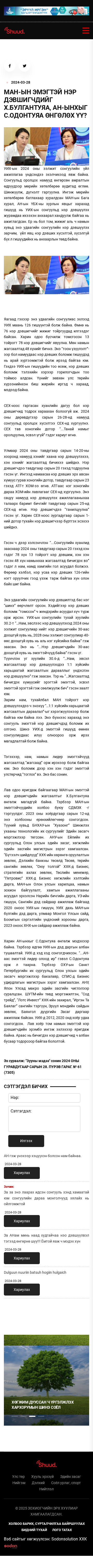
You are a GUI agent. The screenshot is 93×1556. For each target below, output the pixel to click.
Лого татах (62, 1530)
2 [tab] (23, 1416)
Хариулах (22, 1173)
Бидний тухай (34, 1530)
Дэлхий (38, 1483)
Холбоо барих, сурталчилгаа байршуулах (47, 1524)
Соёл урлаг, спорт (66, 1483)
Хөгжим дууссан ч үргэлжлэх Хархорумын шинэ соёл (43, 1405)
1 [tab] (15, 1313)
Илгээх (26, 1141)
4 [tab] (41, 1416)
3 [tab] (32, 1416)
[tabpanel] (46, 1380)
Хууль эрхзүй (42, 1476)
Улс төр (18, 1476)
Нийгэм (18, 1483)
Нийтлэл (46, 1489)
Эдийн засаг (70, 1476)
